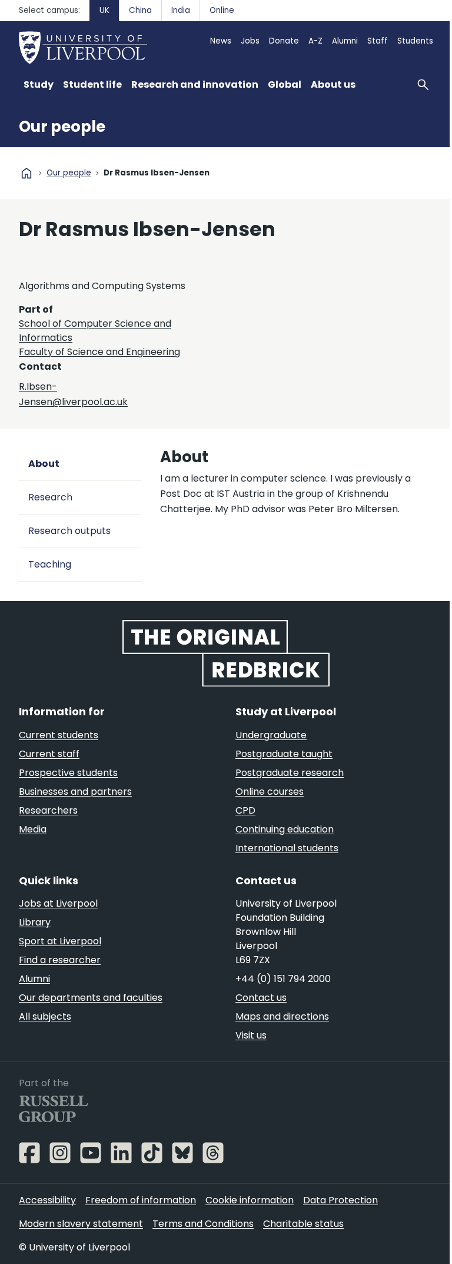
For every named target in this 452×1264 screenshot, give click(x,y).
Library (35, 922)
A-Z (315, 41)
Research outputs (69, 531)
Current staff (49, 754)
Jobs (250, 41)
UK (104, 10)
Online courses (269, 791)
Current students (58, 735)
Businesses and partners (75, 791)
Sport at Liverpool (60, 941)
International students (286, 848)
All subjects (45, 1016)
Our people (62, 126)
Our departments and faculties (90, 997)
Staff (377, 41)
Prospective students (68, 772)
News (220, 41)
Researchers (48, 810)
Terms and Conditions (203, 1223)
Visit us (251, 1035)
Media (32, 829)
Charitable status (303, 1223)
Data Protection (340, 1200)
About (43, 463)
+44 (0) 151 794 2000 (283, 979)
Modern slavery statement (81, 1223)
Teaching (49, 564)
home (26, 173)
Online (222, 10)
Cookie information (249, 1200)
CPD (245, 810)
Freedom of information (140, 1200)
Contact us (261, 997)
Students (415, 41)
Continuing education (284, 829)
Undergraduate (271, 735)
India (180, 10)
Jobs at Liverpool (58, 903)
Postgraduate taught (284, 754)
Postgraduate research (289, 772)
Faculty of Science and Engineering (99, 352)
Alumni (345, 41)
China (140, 10)
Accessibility (47, 1200)
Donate (284, 41)
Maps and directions (282, 1016)
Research (50, 497)
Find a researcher (60, 960)
